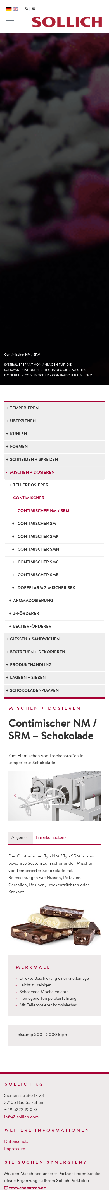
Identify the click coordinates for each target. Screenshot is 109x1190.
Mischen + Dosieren (32, 473)
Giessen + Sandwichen (35, 639)
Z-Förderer (26, 614)
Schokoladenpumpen (34, 691)
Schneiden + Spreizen (34, 460)
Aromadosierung (33, 601)
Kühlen (18, 434)
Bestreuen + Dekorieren (37, 652)
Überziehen (23, 421)
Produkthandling (31, 665)
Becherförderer (32, 627)
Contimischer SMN (38, 550)
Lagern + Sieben (28, 678)
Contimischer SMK (38, 537)
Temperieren (24, 408)
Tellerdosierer (30, 485)
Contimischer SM (37, 524)
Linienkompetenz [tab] (51, 838)
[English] (15, 9)
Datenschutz (16, 1142)
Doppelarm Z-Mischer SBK (46, 588)
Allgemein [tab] (20, 838)
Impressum (14, 1149)
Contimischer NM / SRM (72, 375)
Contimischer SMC (38, 562)
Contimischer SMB (38, 575)
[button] (15, 796)
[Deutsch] (9, 9)
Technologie (56, 370)
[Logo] (67, 22)
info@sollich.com (21, 1117)
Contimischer (37, 375)
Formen (19, 447)
